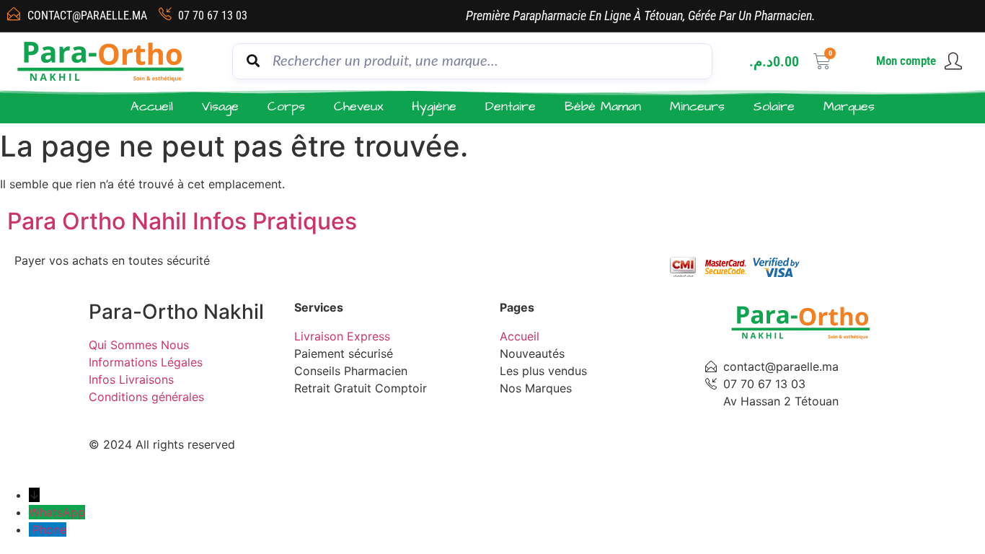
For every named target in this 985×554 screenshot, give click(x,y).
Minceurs (697, 106)
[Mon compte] (953, 61)
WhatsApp (57, 512)
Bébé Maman (603, 106)
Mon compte (906, 60)
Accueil (152, 106)
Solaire (774, 106)
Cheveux (358, 106)
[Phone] (30, 529)
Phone (49, 529)
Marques (849, 106)
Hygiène (434, 106)
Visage (220, 106)
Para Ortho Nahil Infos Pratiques (182, 221)
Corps (286, 106)
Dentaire (510, 106)
